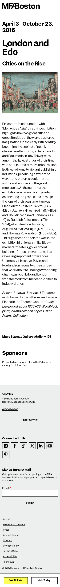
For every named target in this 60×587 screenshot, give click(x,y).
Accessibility (10, 556)
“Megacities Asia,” (14, 128)
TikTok (23, 446)
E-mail (6, 488)
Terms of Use (10, 551)
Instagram (5, 446)
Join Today (44, 580)
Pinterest (5, 454)
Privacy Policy (11, 545)
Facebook (14, 446)
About (6, 519)
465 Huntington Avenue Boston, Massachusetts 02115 (18, 400)
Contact (7, 540)
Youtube (49, 446)
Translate (8, 561)
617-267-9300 (10, 409)
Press (6, 529)
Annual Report (11, 535)
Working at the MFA (14, 524)
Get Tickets (15, 580)
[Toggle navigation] (55, 6)
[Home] (21, 6)
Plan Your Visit (30, 419)
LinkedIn (41, 446)
